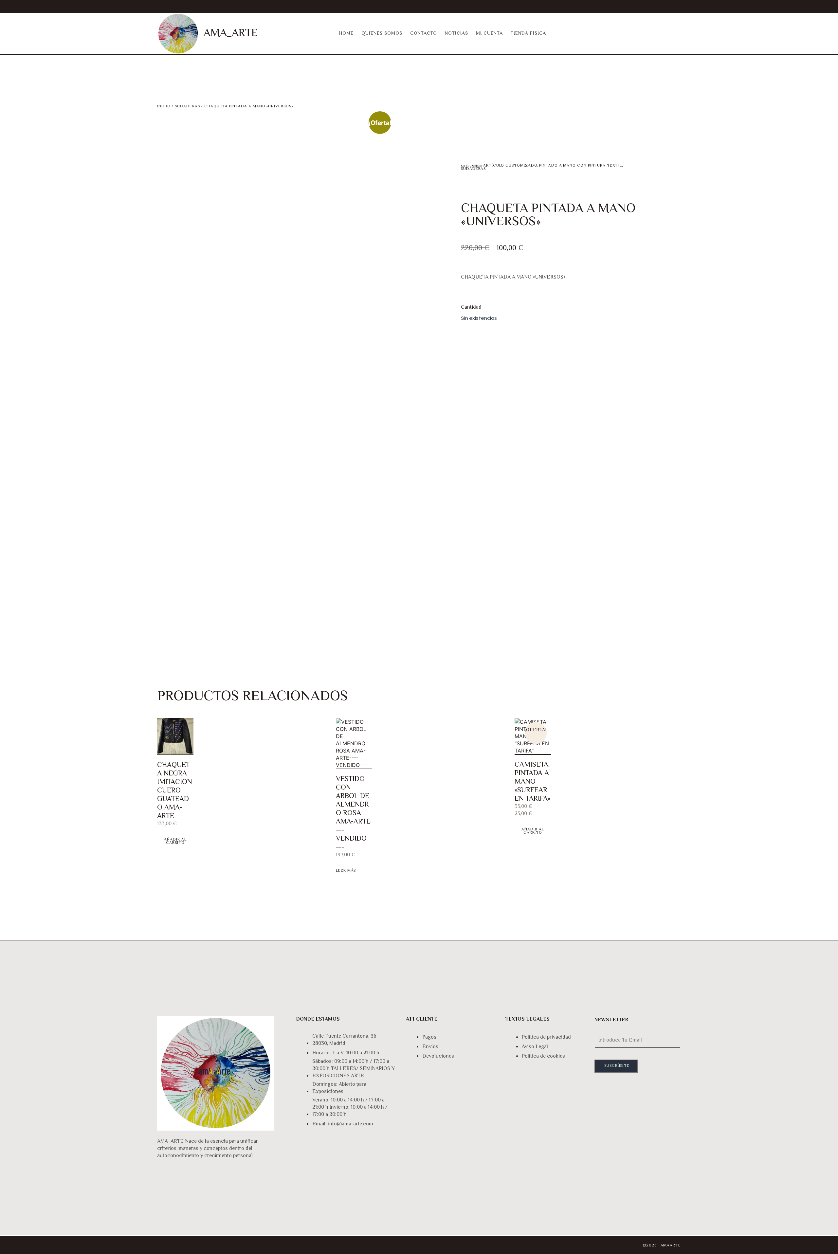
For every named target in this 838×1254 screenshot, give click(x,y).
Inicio (164, 106)
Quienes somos (381, 33)
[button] (676, 33)
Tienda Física (528, 33)
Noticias (456, 33)
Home (346, 33)
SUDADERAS (187, 106)
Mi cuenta (489, 33)
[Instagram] (165, 1244)
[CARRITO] (659, 34)
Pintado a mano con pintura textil (580, 166)
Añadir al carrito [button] (175, 841)
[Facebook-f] (189, 1244)
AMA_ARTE (231, 33)
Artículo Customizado (510, 166)
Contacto (423, 33)
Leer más (346, 871)
